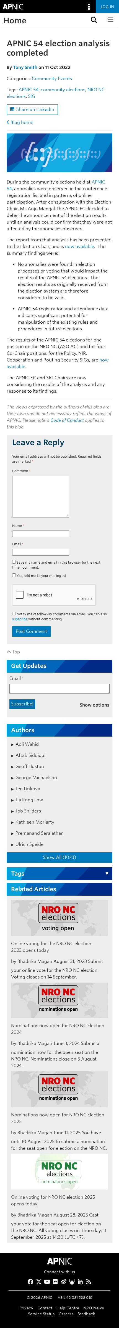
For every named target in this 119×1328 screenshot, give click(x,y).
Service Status (41, 1313)
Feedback (86, 1313)
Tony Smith (25, 67)
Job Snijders (28, 811)
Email (18, 544)
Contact (44, 1307)
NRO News (93, 1307)
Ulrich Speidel (30, 844)
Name (18, 526)
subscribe (19, 619)
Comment (21, 471)
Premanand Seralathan (39, 833)
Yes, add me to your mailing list (41, 576)
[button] (93, 20)
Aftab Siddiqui (30, 755)
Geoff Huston (29, 766)
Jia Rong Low (29, 799)
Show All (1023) (59, 857)
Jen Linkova (27, 788)
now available (79, 246)
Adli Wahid (27, 744)
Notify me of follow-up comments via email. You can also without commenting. (59, 616)
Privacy (26, 1307)
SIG (31, 96)
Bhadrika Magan (34, 961)
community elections (63, 89)
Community (44, 78)
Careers (66, 1313)
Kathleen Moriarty (34, 822)
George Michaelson (36, 777)
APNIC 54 (28, 89)
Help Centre (67, 1307)
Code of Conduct (67, 420)
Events (65, 78)
